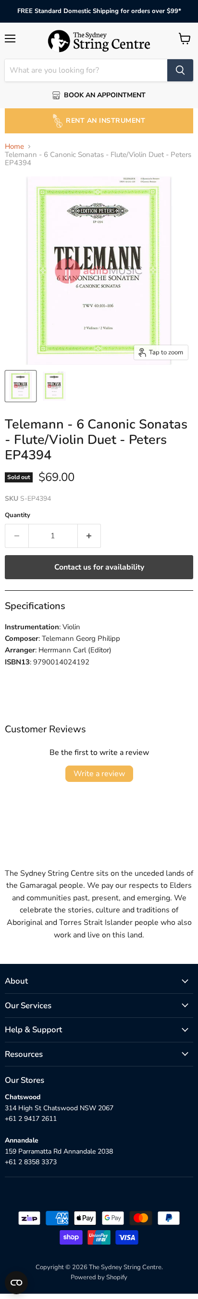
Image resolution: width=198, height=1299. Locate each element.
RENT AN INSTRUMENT (105, 120)
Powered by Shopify (99, 1277)
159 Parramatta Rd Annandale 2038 (59, 1151)
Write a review (99, 773)
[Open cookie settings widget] (16, 1282)
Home (14, 147)
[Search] (180, 70)
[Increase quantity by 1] (89, 536)
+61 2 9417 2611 (31, 1118)
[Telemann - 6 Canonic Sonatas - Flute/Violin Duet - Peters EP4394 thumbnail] (20, 386)
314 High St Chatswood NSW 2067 (59, 1108)
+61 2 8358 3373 (31, 1162)
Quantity (17, 515)
